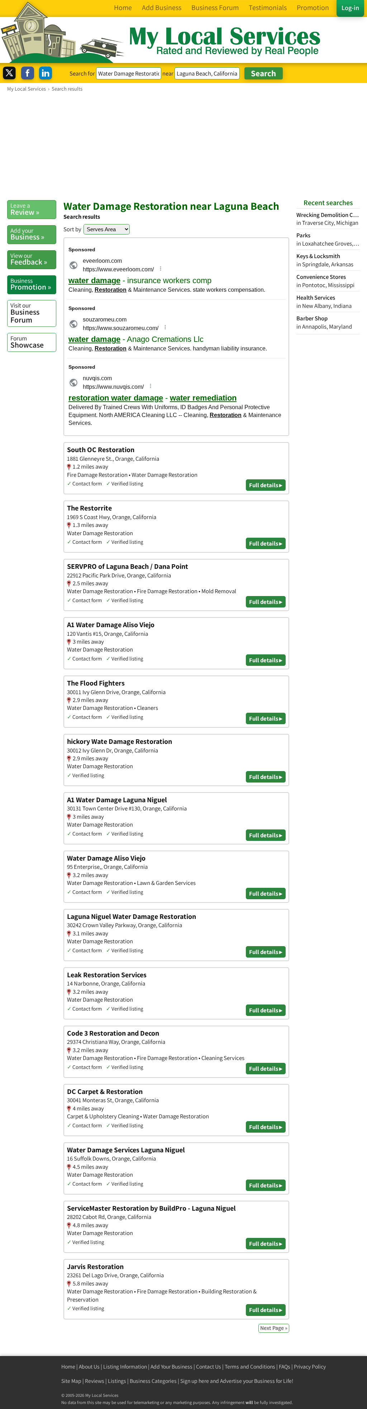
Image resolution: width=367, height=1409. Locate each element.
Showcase (27, 342)
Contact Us (208, 1366)
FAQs (284, 1366)
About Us (89, 1366)
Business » (27, 234)
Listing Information (125, 1366)
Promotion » (30, 284)
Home (68, 1366)
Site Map (71, 1380)
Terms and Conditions (250, 1366)
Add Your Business (171, 1366)
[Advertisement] (183, 146)
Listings (117, 1380)
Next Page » (273, 1328)
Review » (24, 209)
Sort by (72, 229)
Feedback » (28, 259)
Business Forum (24, 312)
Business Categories (153, 1380)
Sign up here (194, 1380)
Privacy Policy (310, 1366)
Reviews (94, 1380)
